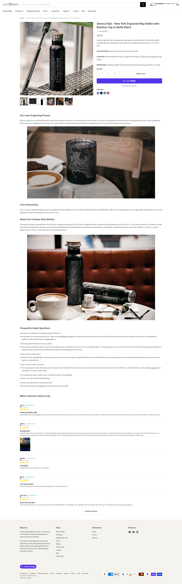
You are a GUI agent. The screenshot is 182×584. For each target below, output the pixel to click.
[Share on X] (101, 93)
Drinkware (19, 11)
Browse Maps (7, 11)
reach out (49, 339)
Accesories (55, 11)
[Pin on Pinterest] (108, 93)
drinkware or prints (66, 336)
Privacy (94, 535)
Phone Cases (60, 547)
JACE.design (103, 31)
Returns (94, 538)
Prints (45, 11)
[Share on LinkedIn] (104, 93)
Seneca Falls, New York (123, 40)
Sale (83, 11)
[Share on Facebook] (98, 93)
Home (22, 18)
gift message (144, 65)
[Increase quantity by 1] (115, 74)
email (41, 386)
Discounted (92, 11)
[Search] (143, 4)
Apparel (66, 11)
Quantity (99, 69)
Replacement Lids (33, 11)
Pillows (58, 544)
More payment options (129, 86)
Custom (76, 11)
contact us (153, 368)
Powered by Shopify (25, 578)
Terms (94, 532)
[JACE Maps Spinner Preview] (42, 101)
